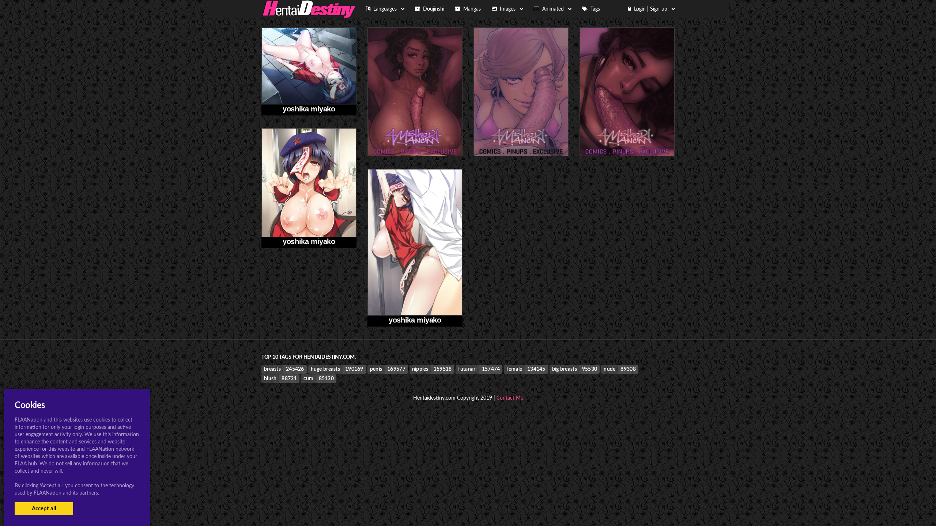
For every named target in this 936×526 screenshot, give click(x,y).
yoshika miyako (309, 109)
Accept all (44, 508)
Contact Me (510, 398)
